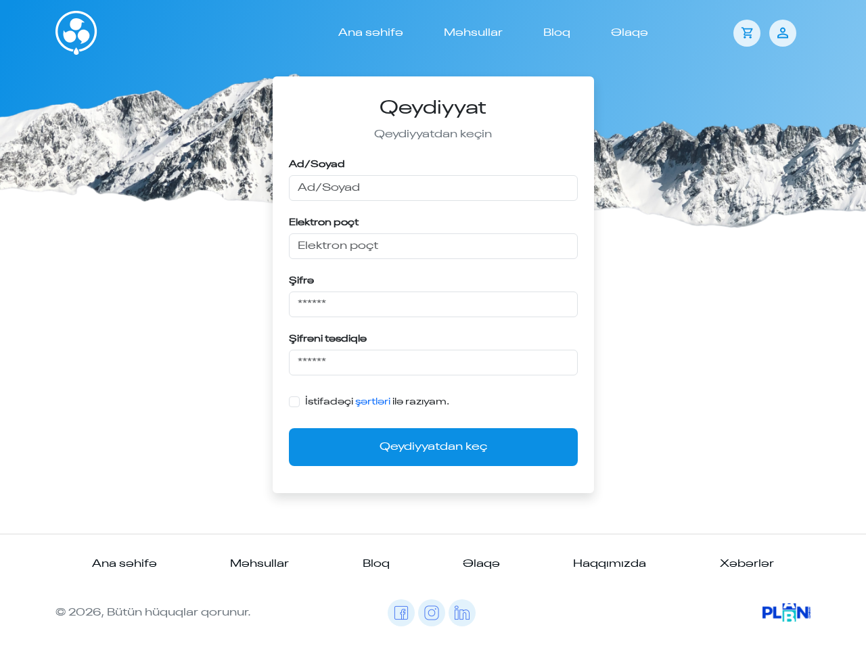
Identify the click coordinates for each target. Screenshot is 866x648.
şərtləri (372, 402)
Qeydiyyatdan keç (433, 447)
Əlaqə (629, 33)
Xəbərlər (747, 564)
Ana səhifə (370, 33)
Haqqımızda (609, 564)
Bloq (556, 33)
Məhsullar (473, 33)
